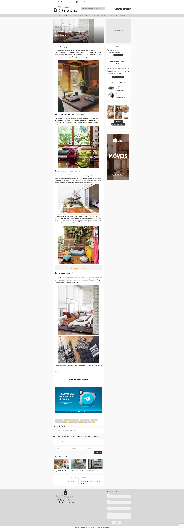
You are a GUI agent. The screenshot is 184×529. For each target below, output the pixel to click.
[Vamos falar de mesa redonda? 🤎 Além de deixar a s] (125, 108)
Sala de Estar (94, 419)
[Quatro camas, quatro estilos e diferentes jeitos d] (110, 115)
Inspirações (72, 15)
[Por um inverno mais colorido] (61, 464)
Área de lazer (59, 419)
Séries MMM (100, 15)
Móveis (90, 1)
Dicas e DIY (92, 15)
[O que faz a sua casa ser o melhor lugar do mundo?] (118, 108)
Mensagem (109, 512)
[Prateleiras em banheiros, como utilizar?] (95, 464)
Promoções (105, 1)
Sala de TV (58, 422)
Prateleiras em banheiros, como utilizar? (95, 471)
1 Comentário (78, 40)
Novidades (96, 1)
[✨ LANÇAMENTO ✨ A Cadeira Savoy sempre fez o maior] (110, 108)
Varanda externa (72, 422)
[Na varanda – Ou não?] (78, 464)
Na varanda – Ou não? (78, 470)
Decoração (62, 15)
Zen (94, 422)
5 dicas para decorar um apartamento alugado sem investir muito (91, 481)
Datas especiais (111, 15)
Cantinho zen (67, 419)
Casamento (122, 15)
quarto (73, 122)
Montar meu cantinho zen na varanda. (78, 268)
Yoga (90, 422)
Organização (81, 15)
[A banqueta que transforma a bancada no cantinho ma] (118, 115)
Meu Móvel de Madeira (90, 527)
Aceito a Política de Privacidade (114, 52)
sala (86, 122)
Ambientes (83, 1)
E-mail (108, 500)
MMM (58, 40)
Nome (108, 494)
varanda (97, 120)
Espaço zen (83, 419)
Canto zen (75, 419)
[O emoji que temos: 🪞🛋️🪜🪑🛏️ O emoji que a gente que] (125, 115)
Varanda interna (83, 422)
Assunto (109, 506)
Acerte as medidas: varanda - (69, 430)
